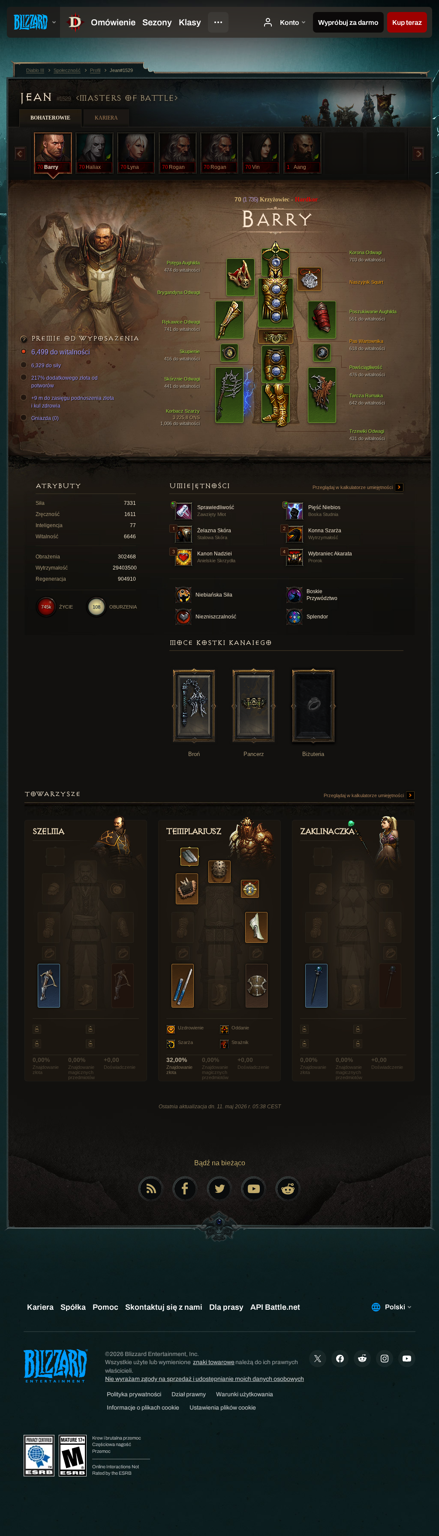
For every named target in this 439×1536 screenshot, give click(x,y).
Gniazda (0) (45, 418)
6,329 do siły (46, 366)
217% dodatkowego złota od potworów (64, 382)
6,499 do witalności (60, 352)
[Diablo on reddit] (288, 1189)
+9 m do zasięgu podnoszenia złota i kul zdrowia (72, 402)
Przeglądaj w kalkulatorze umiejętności (353, 487)
